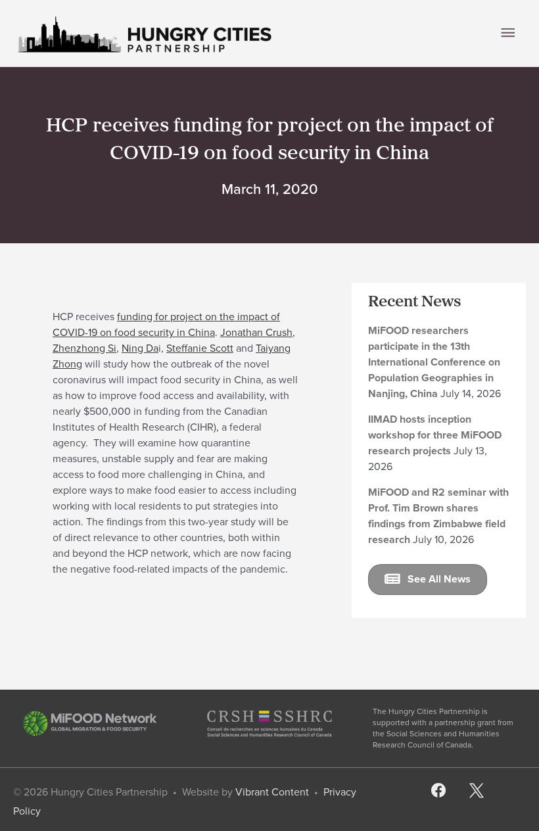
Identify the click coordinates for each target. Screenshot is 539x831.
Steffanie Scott (199, 348)
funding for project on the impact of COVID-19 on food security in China (166, 324)
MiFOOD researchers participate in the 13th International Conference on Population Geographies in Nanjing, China (434, 362)
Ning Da (140, 348)
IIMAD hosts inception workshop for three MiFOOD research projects (435, 435)
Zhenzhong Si (84, 348)
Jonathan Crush (256, 332)
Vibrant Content (272, 791)
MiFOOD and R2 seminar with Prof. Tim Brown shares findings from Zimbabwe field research (438, 516)
